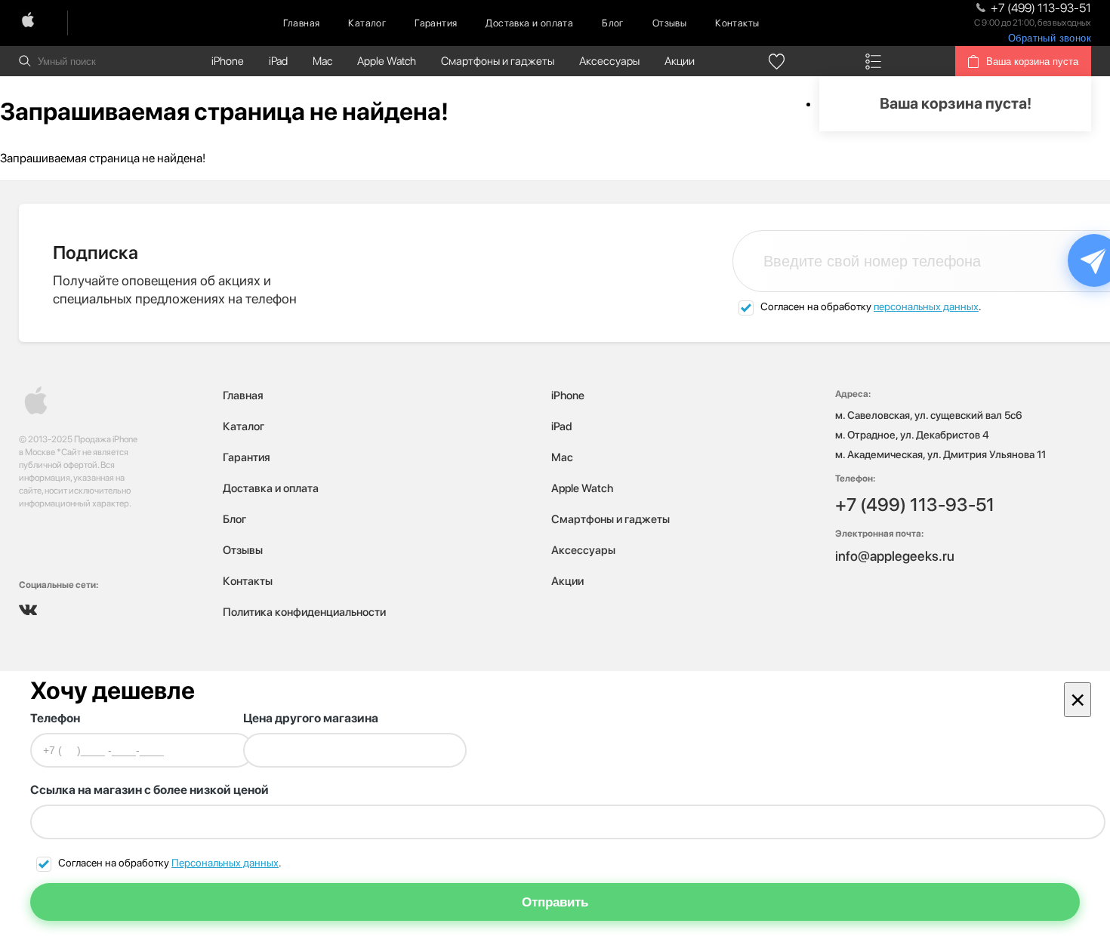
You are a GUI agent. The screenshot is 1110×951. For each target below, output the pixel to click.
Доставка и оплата (529, 23)
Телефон (55, 718)
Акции (679, 61)
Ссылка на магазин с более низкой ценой (149, 790)
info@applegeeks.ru (894, 556)
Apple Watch (386, 61)
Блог (613, 23)
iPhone (227, 61)
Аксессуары (609, 61)
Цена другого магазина (310, 718)
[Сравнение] (874, 61)
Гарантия (436, 23)
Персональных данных (225, 863)
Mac (322, 61)
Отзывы (669, 23)
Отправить (555, 902)
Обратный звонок (1049, 38)
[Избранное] (777, 61)
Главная (301, 23)
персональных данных (926, 306)
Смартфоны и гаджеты (497, 61)
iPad (278, 61)
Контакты (737, 23)
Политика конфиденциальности (304, 612)
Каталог (367, 23)
